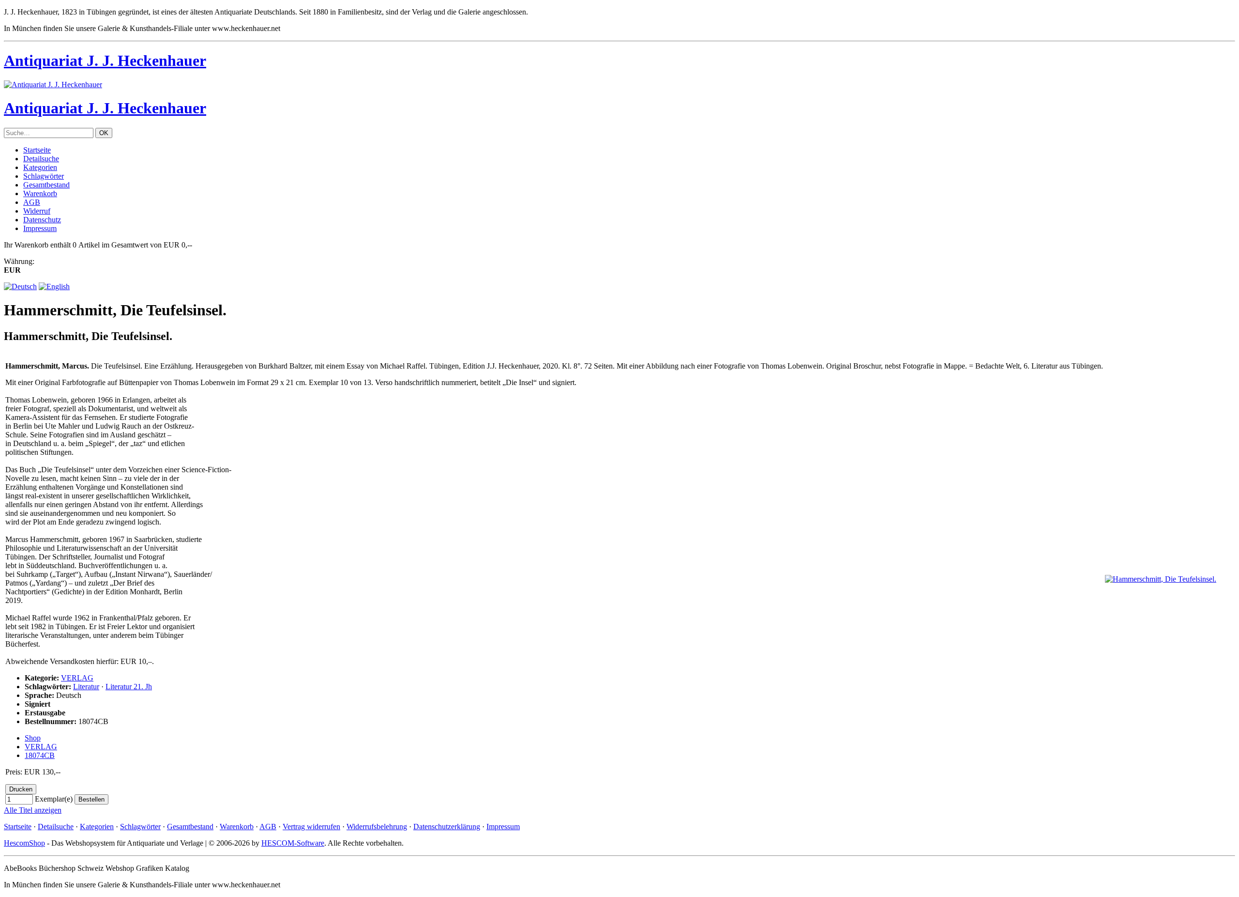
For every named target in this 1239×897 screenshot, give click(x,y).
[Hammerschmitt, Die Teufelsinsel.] (1160, 579)
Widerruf (36, 211)
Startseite (37, 150)
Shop (33, 738)
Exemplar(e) (54, 799)
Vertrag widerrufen (311, 826)
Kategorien (40, 167)
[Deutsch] (20, 286)
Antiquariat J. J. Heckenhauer (105, 60)
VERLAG (77, 678)
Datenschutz (42, 220)
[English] (54, 286)
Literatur (86, 686)
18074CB (40, 755)
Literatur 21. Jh (129, 686)
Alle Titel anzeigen (32, 810)
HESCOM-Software (292, 843)
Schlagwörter (43, 176)
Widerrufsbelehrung (377, 826)
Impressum (40, 228)
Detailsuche (41, 159)
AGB (31, 202)
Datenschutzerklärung (446, 826)
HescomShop (24, 843)
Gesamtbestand (46, 185)
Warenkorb (40, 193)
